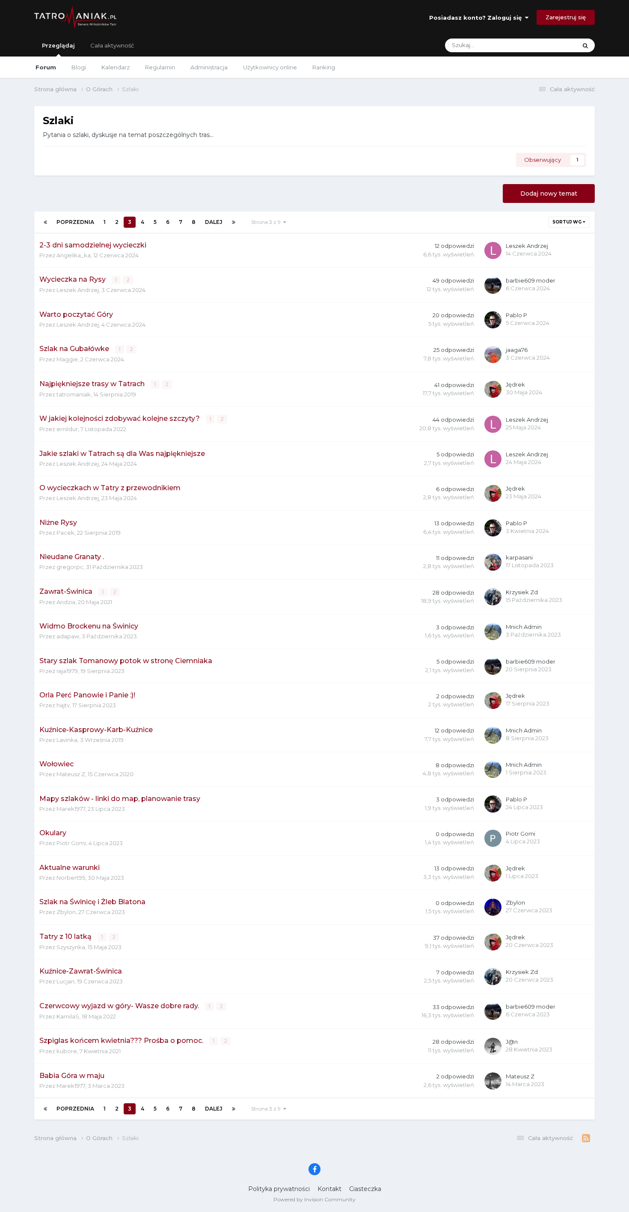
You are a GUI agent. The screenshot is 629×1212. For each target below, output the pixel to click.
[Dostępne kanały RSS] (586, 1138)
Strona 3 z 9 (267, 222)
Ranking (323, 67)
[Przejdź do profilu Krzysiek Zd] (492, 596)
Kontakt (329, 1189)
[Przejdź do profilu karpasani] (492, 562)
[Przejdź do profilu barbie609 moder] (492, 285)
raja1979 (67, 670)
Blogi (78, 67)
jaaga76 (517, 349)
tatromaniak (73, 394)
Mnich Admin (524, 626)
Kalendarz (115, 67)
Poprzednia (75, 222)
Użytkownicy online (270, 67)
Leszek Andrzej (527, 245)
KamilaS (67, 1016)
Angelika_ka (73, 255)
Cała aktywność (112, 45)
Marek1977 (70, 808)
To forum (553, 45)
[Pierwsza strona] (45, 222)
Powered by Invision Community (314, 1199)
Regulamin (160, 67)
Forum (46, 67)
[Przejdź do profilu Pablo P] (492, 319)
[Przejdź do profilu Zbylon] (492, 907)
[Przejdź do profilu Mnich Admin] (492, 631)
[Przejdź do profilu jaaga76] (492, 354)
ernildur (67, 429)
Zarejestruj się (566, 17)
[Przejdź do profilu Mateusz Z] (492, 1081)
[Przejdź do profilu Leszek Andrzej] (492, 250)
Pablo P (516, 315)
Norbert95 (70, 877)
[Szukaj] (585, 45)
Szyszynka (70, 947)
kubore (66, 1051)
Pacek (65, 532)
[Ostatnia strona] (234, 222)
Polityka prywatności (279, 1189)
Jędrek (515, 384)
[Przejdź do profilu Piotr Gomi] (492, 838)
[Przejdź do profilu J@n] (492, 1046)
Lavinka (66, 739)
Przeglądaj (58, 45)
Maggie (67, 359)
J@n (512, 1041)
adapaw (67, 636)
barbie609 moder (530, 280)
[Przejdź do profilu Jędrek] (492, 389)
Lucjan (65, 981)
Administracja (209, 67)
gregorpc (69, 566)
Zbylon (66, 911)
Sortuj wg (567, 222)
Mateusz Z (70, 774)
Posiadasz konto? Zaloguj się (477, 17)
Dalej (214, 222)
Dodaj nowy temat (548, 193)
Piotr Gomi (71, 843)
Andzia (65, 602)
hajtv (63, 705)
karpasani (519, 557)
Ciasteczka (365, 1189)
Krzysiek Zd (522, 592)
